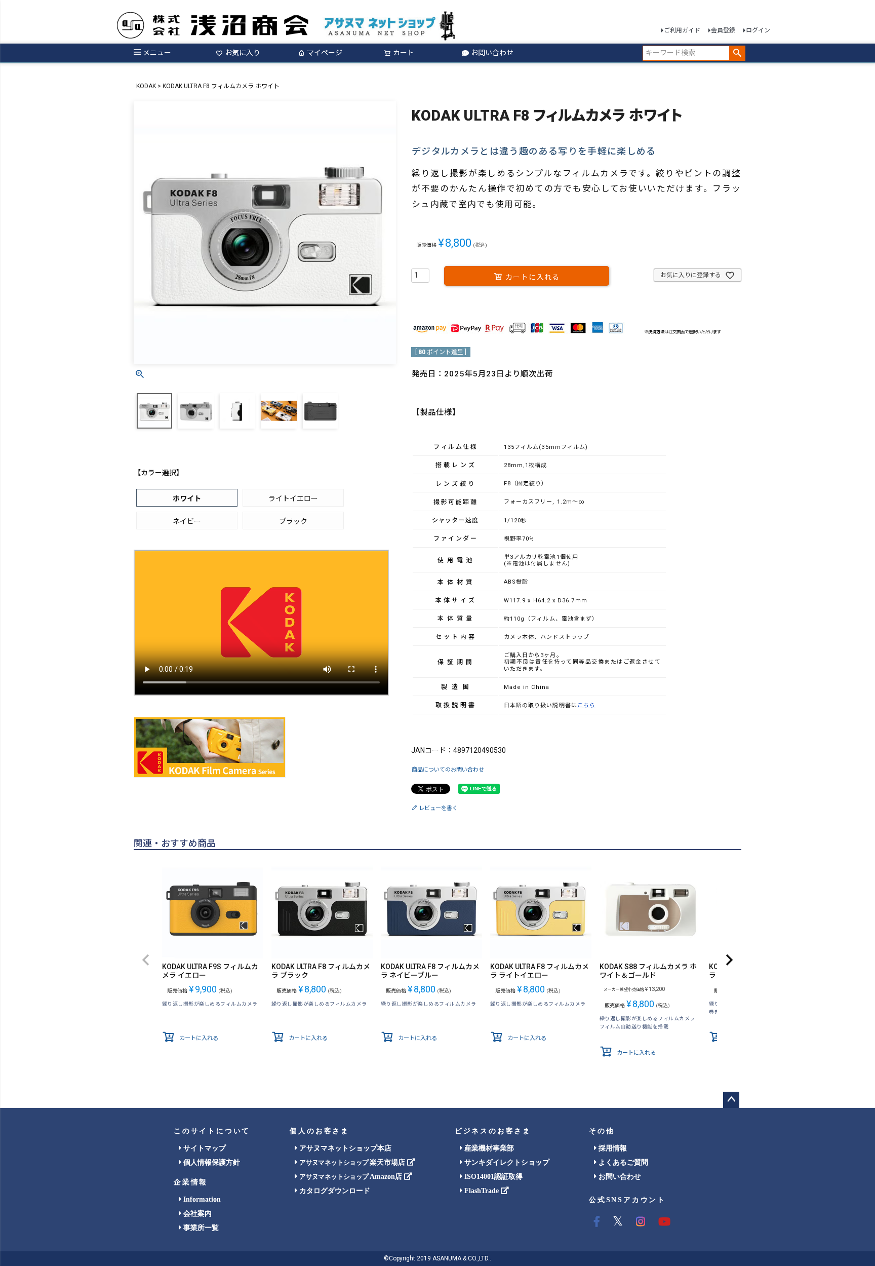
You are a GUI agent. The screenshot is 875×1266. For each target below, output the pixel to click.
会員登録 (723, 30)
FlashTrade (481, 1191)
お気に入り (242, 53)
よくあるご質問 (622, 1162)
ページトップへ (731, 1100)
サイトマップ (203, 1148)
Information (201, 1199)
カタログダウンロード (333, 1191)
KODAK (146, 86)
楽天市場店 (353, 1162)
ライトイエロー (293, 498)
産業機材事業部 (488, 1148)
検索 (737, 53)
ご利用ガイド (682, 30)
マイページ (324, 53)
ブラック (293, 521)
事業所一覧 (200, 1228)
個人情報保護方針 (210, 1162)
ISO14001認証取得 (492, 1176)
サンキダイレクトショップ (505, 1162)
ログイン (758, 30)
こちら (586, 705)
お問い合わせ (492, 53)
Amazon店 (351, 1176)
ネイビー (187, 521)
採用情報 (611, 1148)
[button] (146, 960)
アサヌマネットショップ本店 (344, 1148)
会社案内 (196, 1213)
